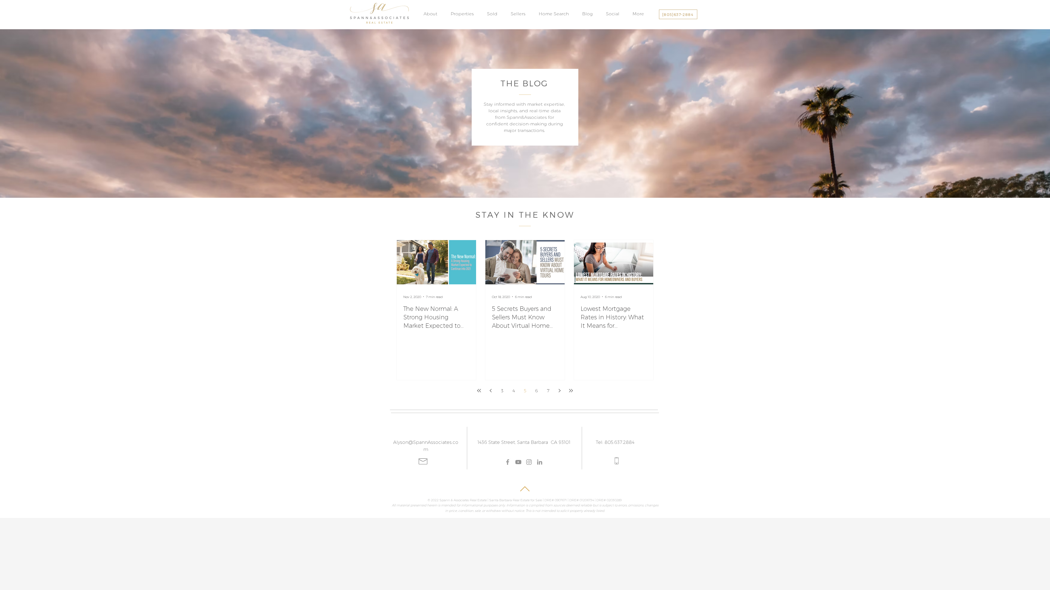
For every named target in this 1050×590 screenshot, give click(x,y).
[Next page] (559, 391)
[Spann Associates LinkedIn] (539, 462)
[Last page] (571, 391)
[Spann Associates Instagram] (529, 462)
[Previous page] (490, 391)
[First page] (479, 391)
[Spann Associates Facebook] (507, 462)
